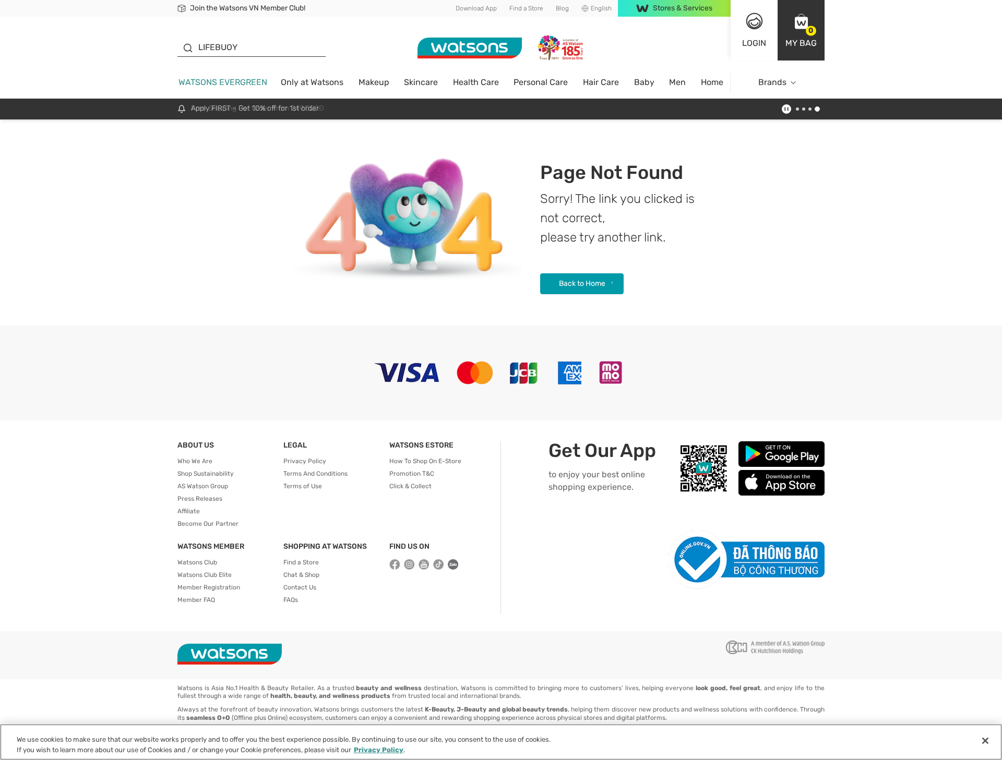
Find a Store (526, 8)
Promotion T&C (411, 473)
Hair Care (601, 82)
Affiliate (188, 511)
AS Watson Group (202, 486)
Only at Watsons (312, 82)
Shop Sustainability (205, 473)
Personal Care (541, 82)
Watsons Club (197, 562)
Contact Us (299, 587)
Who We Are (194, 461)
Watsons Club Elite (204, 574)
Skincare (421, 82)
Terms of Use (302, 486)
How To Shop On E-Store (425, 461)
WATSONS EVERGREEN (222, 82)
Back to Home (582, 283)
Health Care (476, 82)
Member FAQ (196, 600)
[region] (501, 742)
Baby (644, 82)
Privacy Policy (304, 461)
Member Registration (208, 587)
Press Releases (199, 498)
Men (677, 82)
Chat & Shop (301, 574)
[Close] (985, 740)
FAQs (290, 600)
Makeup (374, 82)
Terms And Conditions (315, 473)
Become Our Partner (207, 523)
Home (712, 82)
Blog (562, 8)
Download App (476, 8)
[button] (801, 30)
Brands (772, 82)
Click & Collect (410, 486)
